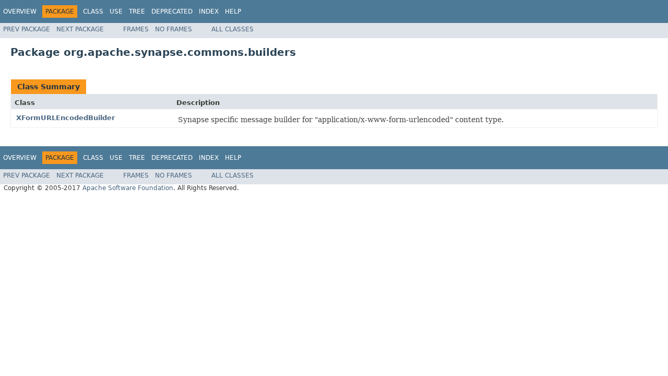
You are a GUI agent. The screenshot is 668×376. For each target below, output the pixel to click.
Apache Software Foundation (127, 188)
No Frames (173, 29)
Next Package (80, 29)
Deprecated (172, 11)
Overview (20, 11)
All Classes (232, 29)
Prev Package (26, 29)
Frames (136, 29)
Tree (137, 11)
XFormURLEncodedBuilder (65, 118)
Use (116, 11)
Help (233, 11)
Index (209, 11)
